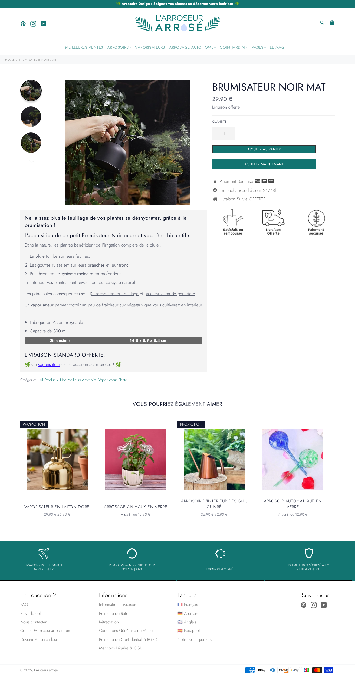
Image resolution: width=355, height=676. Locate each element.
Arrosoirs (118, 47)
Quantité (219, 121)
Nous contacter (33, 622)
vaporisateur (49, 364)
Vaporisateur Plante (112, 379)
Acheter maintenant (264, 164)
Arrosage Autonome (191, 47)
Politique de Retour (115, 613)
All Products (49, 379)
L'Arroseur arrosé (46, 670)
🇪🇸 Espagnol (189, 631)
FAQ (24, 605)
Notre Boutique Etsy (195, 639)
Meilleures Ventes (84, 47)
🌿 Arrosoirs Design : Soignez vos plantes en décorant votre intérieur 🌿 (177, 3)
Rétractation (109, 622)
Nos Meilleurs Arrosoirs (78, 379)
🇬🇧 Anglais (187, 622)
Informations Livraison (117, 605)
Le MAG (277, 47)
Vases (258, 47)
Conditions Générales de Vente (126, 631)
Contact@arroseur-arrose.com (45, 631)
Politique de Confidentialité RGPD (128, 639)
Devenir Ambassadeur (38, 639)
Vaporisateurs (150, 47)
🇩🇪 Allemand (189, 613)
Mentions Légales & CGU (120, 648)
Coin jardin (232, 47)
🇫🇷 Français (188, 605)
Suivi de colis (31, 613)
